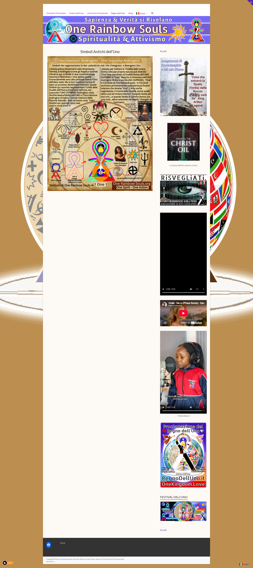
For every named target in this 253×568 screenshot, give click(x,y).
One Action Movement (97, 13)
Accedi (163, 51)
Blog (130, 13)
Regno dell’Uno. (118, 13)
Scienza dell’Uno (76, 13)
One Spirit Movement (56, 13)
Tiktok (62, 543)
